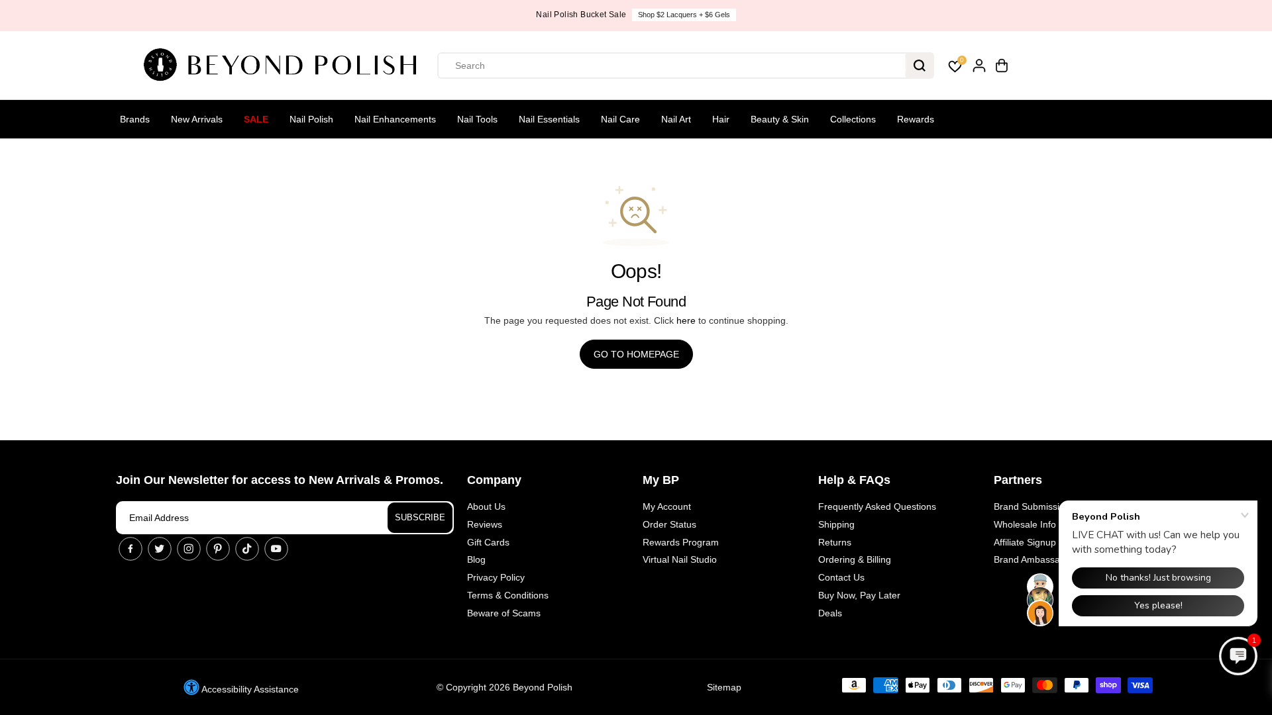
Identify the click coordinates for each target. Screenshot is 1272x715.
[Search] (919, 65)
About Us (486, 506)
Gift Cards (488, 542)
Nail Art (676, 119)
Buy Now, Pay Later (859, 595)
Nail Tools (477, 119)
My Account (667, 506)
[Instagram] (188, 548)
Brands (135, 119)
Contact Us (841, 577)
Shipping (836, 524)
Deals (830, 613)
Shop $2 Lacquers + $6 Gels (684, 15)
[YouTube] (276, 548)
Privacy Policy (496, 577)
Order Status (669, 524)
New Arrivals (197, 119)
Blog (476, 559)
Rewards (915, 119)
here (686, 320)
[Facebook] (130, 548)
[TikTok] (247, 548)
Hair (720, 119)
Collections (853, 119)
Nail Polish (311, 119)
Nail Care (620, 119)
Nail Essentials (549, 119)
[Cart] (1001, 65)
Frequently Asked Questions (877, 506)
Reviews (484, 524)
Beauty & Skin (780, 119)
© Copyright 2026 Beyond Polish (504, 687)
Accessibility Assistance (249, 689)
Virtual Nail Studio (680, 559)
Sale (256, 119)
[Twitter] (159, 548)
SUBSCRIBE (420, 517)
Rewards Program (681, 542)
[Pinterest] (218, 548)
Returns (834, 542)
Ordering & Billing (854, 559)
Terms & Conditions (508, 595)
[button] (1238, 656)
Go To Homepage (636, 354)
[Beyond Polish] (285, 65)
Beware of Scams (504, 613)
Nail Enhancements (395, 119)
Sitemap (724, 687)
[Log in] (979, 65)
